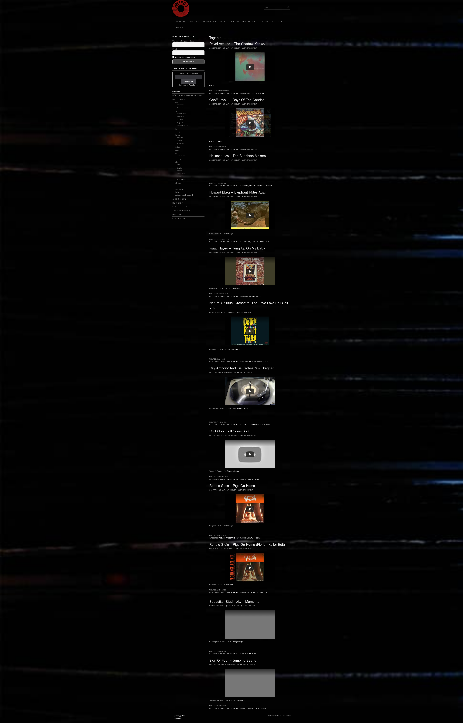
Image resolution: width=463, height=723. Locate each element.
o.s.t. (253, 93)
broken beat (181, 174)
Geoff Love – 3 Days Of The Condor (236, 99)
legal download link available (184, 195)
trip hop (179, 171)
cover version (253, 425)
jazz (246, 361)
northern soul (181, 114)
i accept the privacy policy (185, 57)
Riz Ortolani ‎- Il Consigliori (229, 431)
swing (179, 159)
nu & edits (178, 168)
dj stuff (223, 22)
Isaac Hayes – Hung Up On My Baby (237, 248)
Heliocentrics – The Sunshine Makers (237, 155)
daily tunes (178, 99)
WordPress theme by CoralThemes (279, 715)
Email (174, 49)
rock (178, 186)
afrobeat (177, 147)
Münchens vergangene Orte (243, 22)
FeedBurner (193, 85)
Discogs (212, 85)
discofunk (180, 108)
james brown (181, 105)
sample (179, 141)
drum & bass (181, 180)
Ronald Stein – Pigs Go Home (232, 485)
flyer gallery (179, 207)
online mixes (181, 22)
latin (176, 162)
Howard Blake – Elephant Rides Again (238, 192)
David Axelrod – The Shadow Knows (237, 43)
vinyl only (264, 242)
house (179, 177)
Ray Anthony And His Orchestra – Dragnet (241, 367)
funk (246, 186)
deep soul (180, 123)
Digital (219, 141)
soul (176, 111)
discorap (180, 138)
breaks (247, 93)
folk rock (178, 183)
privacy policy (179, 716)
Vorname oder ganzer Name (183, 41)
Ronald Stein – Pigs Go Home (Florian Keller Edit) (247, 544)
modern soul (249, 296)
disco (176, 129)
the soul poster (181, 211)
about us (177, 718)
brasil (178, 165)
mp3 (252, 149)
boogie (179, 132)
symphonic (260, 93)
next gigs (194, 22)
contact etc (181, 27)
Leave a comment (250, 48)
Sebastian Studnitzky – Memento (234, 601)
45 (245, 425)
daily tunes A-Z (209, 22)
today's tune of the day (228, 93)
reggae (177, 150)
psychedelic (261, 708)
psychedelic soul (264, 186)
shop (280, 22)
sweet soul (180, 120)
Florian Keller (234, 48)
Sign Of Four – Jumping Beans (232, 660)
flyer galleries (267, 22)
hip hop (177, 135)
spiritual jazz (262, 361)
